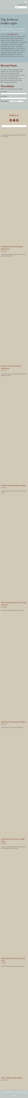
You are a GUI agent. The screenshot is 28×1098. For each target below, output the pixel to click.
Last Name (4, 96)
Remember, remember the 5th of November (13, 30)
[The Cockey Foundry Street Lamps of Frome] (14, 492)
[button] (24, 2)
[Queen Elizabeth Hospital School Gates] (14, 848)
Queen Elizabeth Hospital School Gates (11, 80)
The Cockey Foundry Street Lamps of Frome (13, 75)
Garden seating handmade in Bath (10, 73)
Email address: (5, 101)
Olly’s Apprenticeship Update (9, 82)
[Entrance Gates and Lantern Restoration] (14, 256)
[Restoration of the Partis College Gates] (14, 727)
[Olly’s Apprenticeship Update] (14, 966)
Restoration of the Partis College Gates (11, 78)
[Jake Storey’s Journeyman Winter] (14, 610)
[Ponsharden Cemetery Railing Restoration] (14, 136)
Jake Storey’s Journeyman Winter (10, 77)
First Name (4, 92)
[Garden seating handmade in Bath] (14, 375)
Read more (23, 1092)
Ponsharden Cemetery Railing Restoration (12, 70)
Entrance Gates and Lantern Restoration (11, 71)
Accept (14, 1095)
